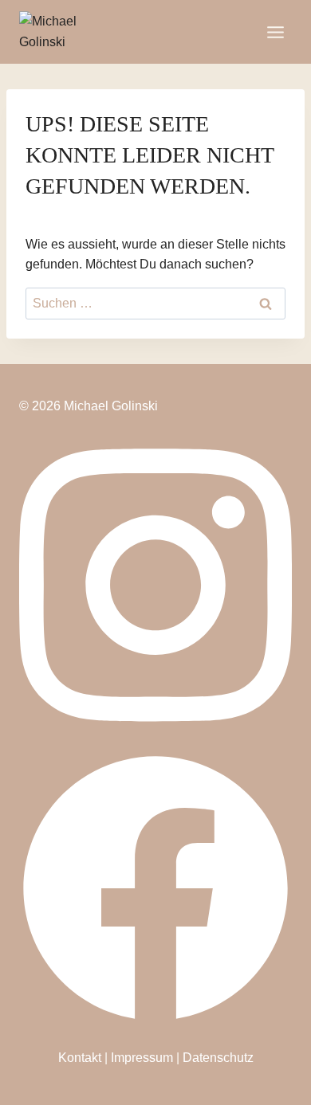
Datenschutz (218, 1057)
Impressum (142, 1057)
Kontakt (79, 1057)
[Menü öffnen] (275, 32)
